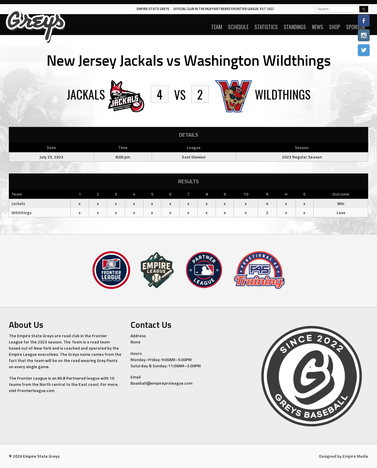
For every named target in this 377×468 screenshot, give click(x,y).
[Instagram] (364, 35)
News (317, 27)
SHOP (334, 27)
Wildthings (21, 212)
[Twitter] (364, 50)
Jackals (18, 203)
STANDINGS (295, 27)
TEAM (216, 27)
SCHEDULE (238, 27)
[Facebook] (364, 21)
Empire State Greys (153, 8)
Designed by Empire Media (343, 456)
